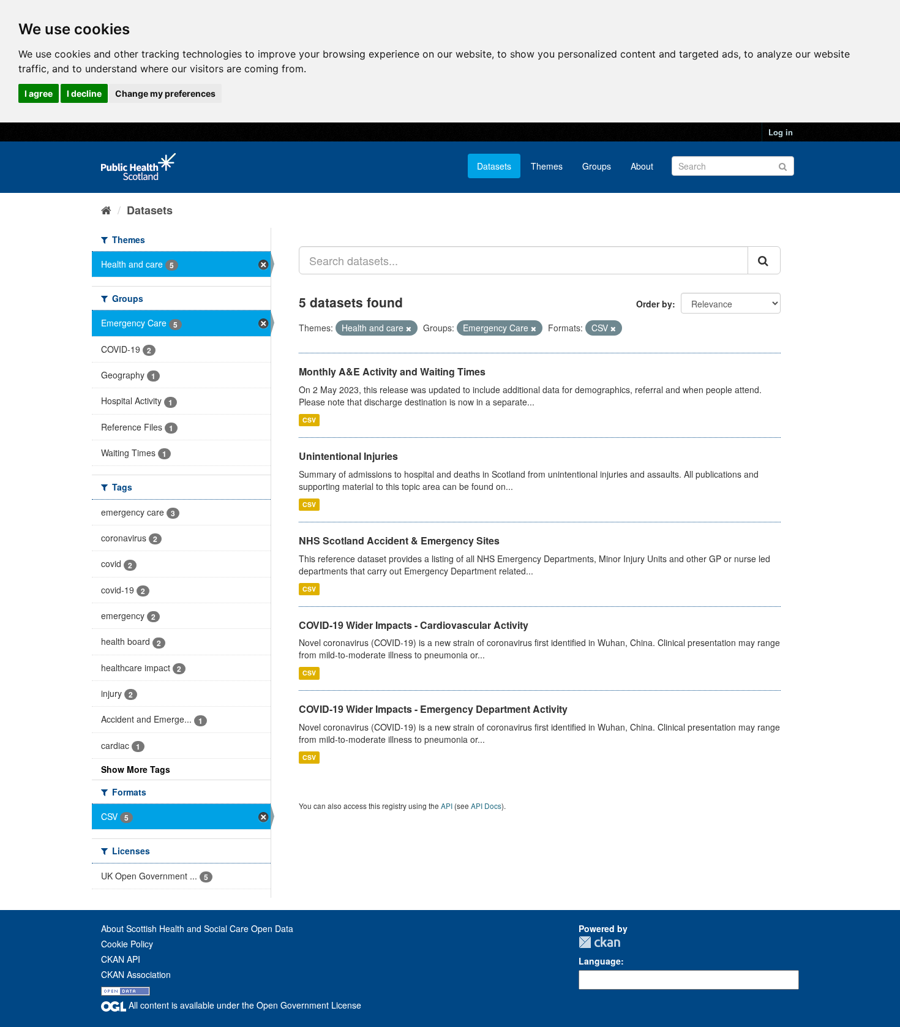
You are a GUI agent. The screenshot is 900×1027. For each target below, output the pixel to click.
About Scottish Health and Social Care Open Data (197, 928)
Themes (547, 166)
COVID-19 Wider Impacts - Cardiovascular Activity (413, 625)
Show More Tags (135, 769)
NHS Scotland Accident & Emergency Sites (399, 540)
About (642, 166)
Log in (780, 132)
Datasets (494, 166)
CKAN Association (136, 974)
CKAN (599, 942)
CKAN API (120, 959)
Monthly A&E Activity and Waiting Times (392, 371)
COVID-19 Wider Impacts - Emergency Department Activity (433, 709)
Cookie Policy (127, 944)
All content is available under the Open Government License (243, 1005)
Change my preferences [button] (165, 93)
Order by (654, 304)
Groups (596, 166)
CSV (309, 419)
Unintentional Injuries (348, 456)
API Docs (486, 805)
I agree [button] (38, 93)
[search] (764, 260)
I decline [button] (84, 93)
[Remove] (408, 328)
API (446, 805)
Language (600, 961)
